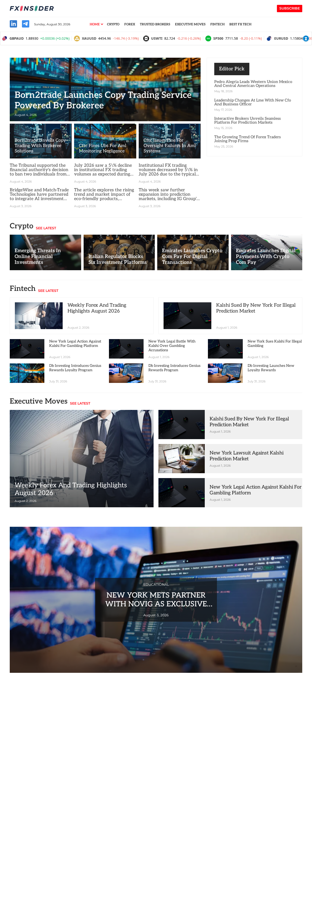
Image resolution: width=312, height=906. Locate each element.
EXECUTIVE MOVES (190, 24)
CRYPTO (113, 24)
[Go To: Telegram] (25, 24)
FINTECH (217, 24)
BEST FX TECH (240, 24)
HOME (95, 24)
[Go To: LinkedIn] (13, 24)
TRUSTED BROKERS (155, 24)
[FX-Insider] (32, 8)
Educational (156, 584)
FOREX (129, 24)
